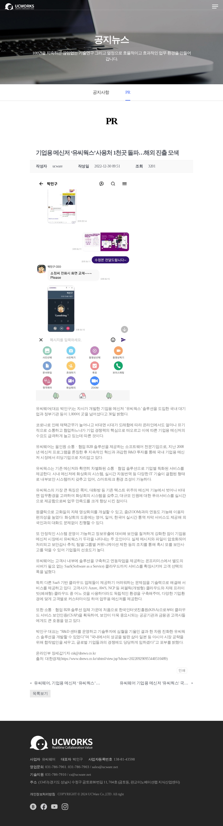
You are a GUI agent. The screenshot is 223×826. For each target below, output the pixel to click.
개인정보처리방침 (42, 794)
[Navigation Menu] (215, 6)
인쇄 (181, 670)
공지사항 (101, 92)
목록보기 (40, 693)
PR (127, 92)
